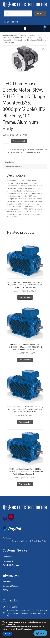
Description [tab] (9, 162)
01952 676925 (12, 607)
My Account (8, 561)
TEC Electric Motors (34, 35)
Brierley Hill (26, 541)
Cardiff (40, 541)
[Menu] (25, 28)
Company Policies (10, 586)
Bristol (34, 541)
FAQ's (5, 590)
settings (28, 629)
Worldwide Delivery (11, 565)
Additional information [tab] (13, 166)
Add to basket (19, 141)
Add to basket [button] (25, 297)
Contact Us (7, 556)
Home (5, 35)
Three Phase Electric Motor (30, 152)
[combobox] (18, 13)
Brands (23, 35)
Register (14, 21)
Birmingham (17, 541)
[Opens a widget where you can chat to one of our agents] (40, 633)
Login (6, 21)
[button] (40, 13)
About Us (7, 581)
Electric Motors (13, 35)
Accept (7, 634)
